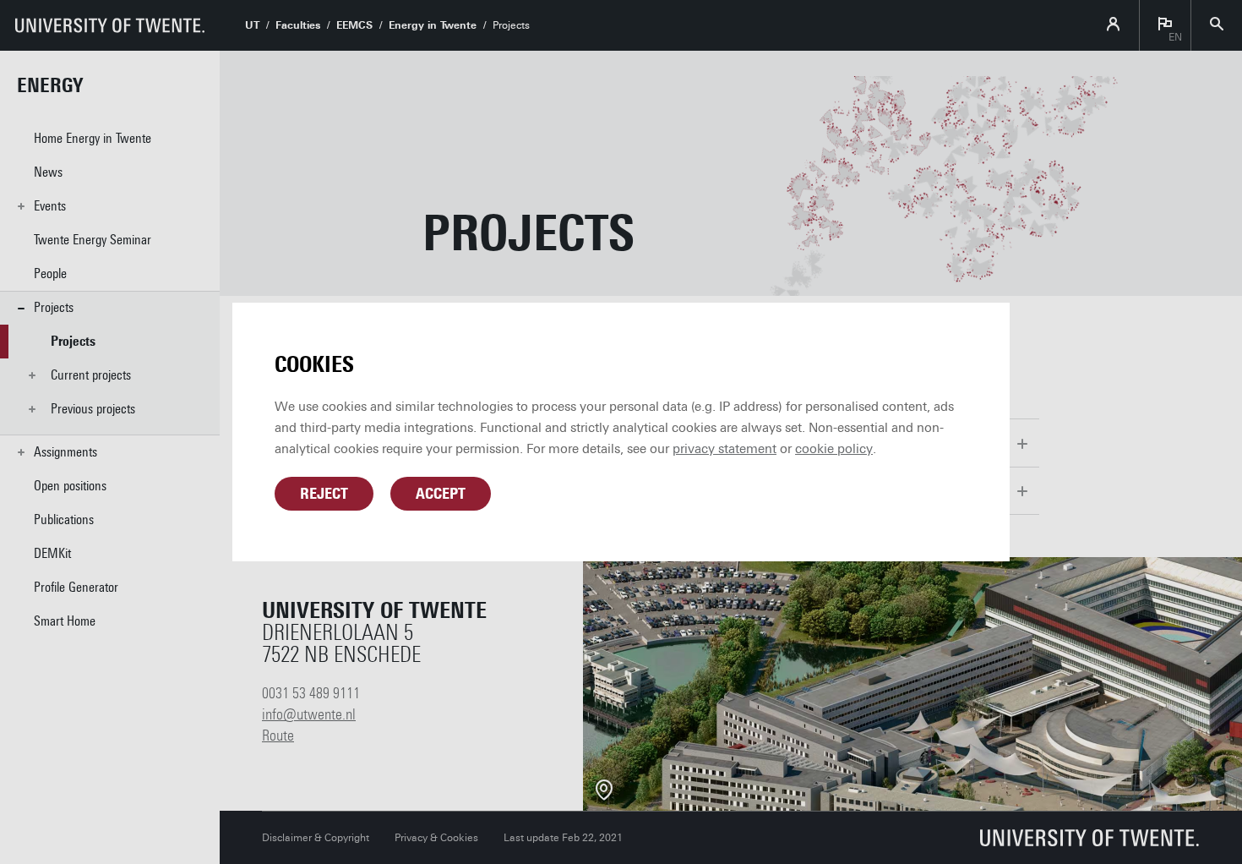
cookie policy (834, 449)
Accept (441, 493)
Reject (324, 493)
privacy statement (724, 449)
